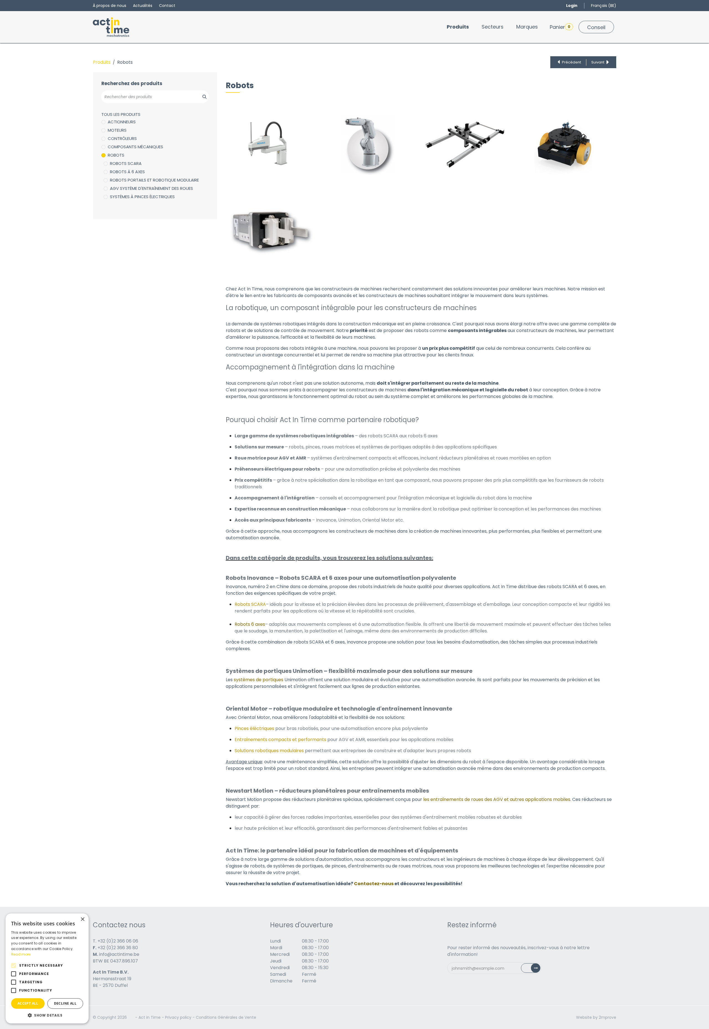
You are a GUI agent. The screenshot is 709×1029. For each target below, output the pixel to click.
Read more (21, 954)
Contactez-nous (374, 883)
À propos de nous (109, 5)
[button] (47, 1015)
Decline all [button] (65, 1003)
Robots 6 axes (250, 624)
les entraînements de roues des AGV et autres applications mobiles (496, 799)
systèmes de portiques (258, 679)
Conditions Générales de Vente (226, 1017)
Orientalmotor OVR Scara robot (264, 132)
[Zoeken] (201, 96)
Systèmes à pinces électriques (142, 197)
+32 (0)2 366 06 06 (117, 941)
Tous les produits (120, 114)
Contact (167, 5)
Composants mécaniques (135, 147)
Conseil (596, 27)
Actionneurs (122, 122)
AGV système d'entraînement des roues (151, 188)
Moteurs (117, 130)
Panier (560, 27)
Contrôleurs (122, 138)
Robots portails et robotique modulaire (154, 180)
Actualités (142, 5)
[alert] (47, 968)
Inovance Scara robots (256, 125)
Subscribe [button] (534, 969)
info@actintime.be (119, 954)
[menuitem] (458, 27)
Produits (102, 62)
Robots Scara (126, 163)
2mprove (607, 1017)
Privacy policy (178, 1017)
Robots (116, 155)
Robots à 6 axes (127, 172)
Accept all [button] (27, 1003)
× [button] (82, 919)
